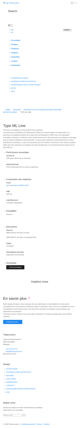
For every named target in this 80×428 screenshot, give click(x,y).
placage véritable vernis (20, 185)
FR (9, 25)
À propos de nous (19, 78)
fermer (67, 30)
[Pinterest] (15, 101)
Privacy (39, 424)
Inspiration (15, 57)
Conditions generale (27, 424)
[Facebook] (8, 101)
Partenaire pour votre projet (26, 85)
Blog (13, 88)
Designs (14, 44)
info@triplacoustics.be (13, 351)
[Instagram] (10, 101)
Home (7, 110)
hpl (7, 185)
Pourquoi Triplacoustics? (23, 81)
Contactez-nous (12, 322)
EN (12, 30)
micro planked (10, 112)
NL (12, 32)
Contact (14, 61)
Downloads (15, 65)
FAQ (13, 91)
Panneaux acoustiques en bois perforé (42, 110)
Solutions (15, 48)
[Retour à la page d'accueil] (11, 3)
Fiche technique (15, 267)
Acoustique (15, 40)
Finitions (14, 53)
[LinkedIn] (13, 101)
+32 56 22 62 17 (11, 349)
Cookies (46, 424)
